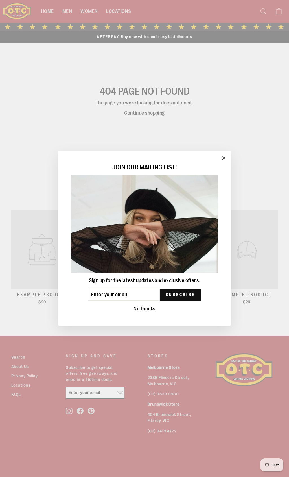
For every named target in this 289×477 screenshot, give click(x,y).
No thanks (144, 309)
